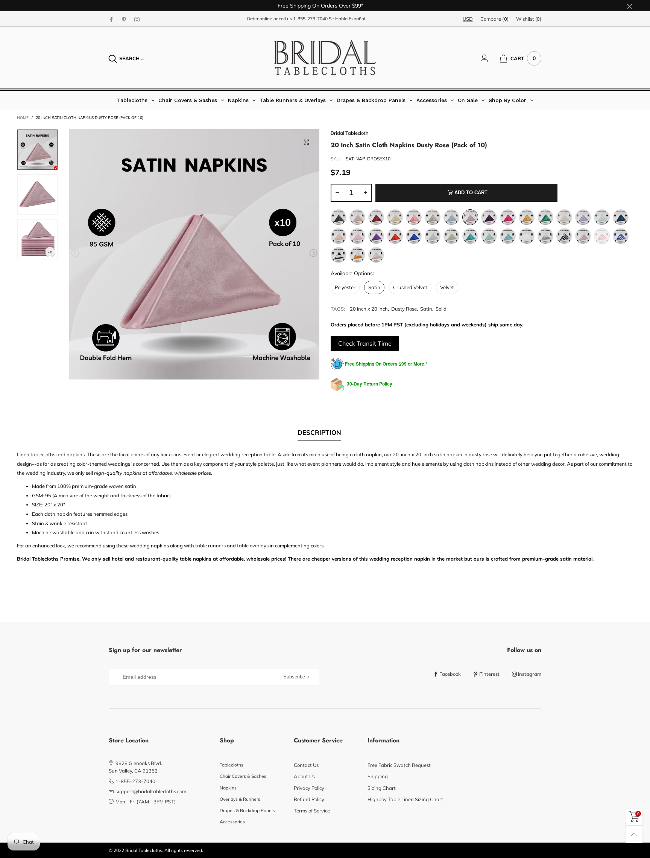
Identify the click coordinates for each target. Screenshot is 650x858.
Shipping (378, 776)
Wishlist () (528, 19)
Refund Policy (309, 799)
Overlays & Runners (240, 799)
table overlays (252, 546)
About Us (304, 776)
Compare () (494, 19)
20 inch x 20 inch (369, 309)
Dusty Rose (404, 309)
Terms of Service (312, 811)
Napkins (228, 788)
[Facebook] (111, 19)
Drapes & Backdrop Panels (247, 810)
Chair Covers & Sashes (243, 776)
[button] (75, 253)
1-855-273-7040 (310, 18)
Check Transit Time (365, 343)
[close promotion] (629, 5)
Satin (426, 309)
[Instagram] (137, 19)
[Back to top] (634, 834)
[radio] (338, 217)
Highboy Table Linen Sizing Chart (405, 799)
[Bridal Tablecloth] (325, 57)
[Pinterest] (124, 19)
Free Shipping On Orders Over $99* (320, 5)
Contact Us (306, 765)
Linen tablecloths (36, 454)
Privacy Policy (309, 788)
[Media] (306, 142)
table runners (210, 546)
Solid (441, 309)
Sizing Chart (382, 788)
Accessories (232, 821)
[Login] (490, 58)
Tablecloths (231, 765)
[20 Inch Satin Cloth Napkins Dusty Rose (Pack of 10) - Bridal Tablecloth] (37, 194)
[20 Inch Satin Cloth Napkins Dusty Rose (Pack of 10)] (194, 254)
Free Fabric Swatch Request (399, 765)
